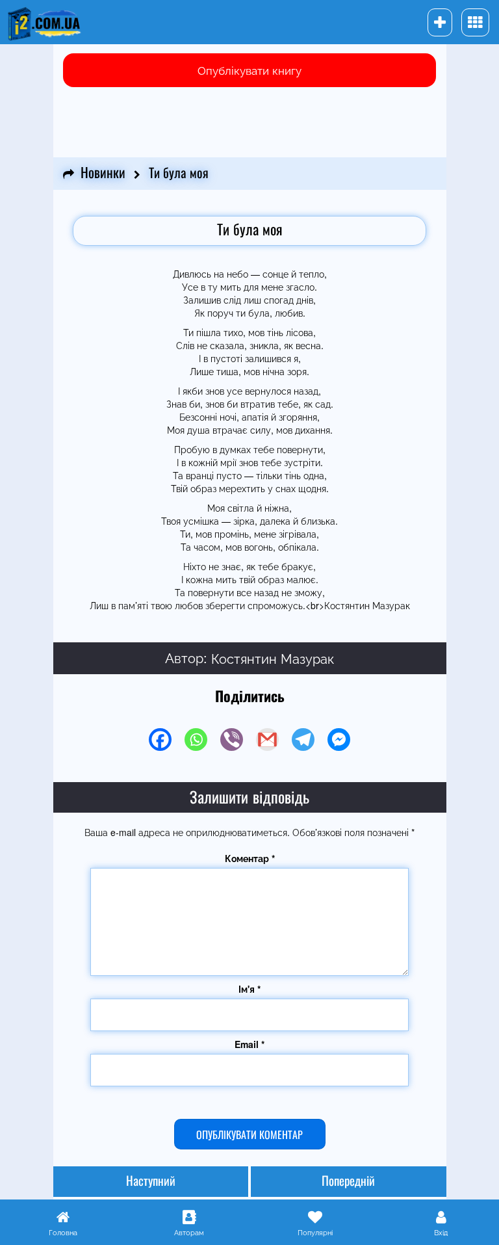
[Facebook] (160, 739)
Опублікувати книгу (249, 70)
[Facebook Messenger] (338, 739)
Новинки (103, 173)
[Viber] (231, 739)
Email (249, 1044)
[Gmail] (267, 739)
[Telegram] (303, 739)
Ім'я (249, 988)
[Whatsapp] (196, 739)
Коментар (250, 858)
